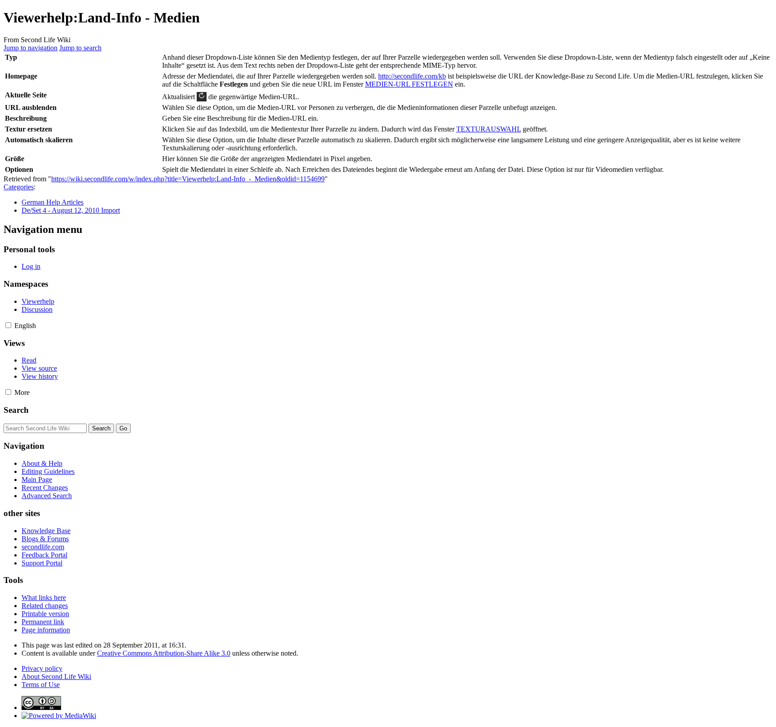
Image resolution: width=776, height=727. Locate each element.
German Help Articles (53, 202)
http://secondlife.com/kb (412, 76)
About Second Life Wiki (56, 676)
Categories (19, 187)
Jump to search (80, 48)
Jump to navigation (30, 48)
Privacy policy (42, 668)
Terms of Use (41, 684)
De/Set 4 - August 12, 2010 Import (71, 210)
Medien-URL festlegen (409, 84)
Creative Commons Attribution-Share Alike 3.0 (163, 653)
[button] (8, 325)
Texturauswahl (488, 129)
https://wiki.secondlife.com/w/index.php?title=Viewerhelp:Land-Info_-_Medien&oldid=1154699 (188, 179)
